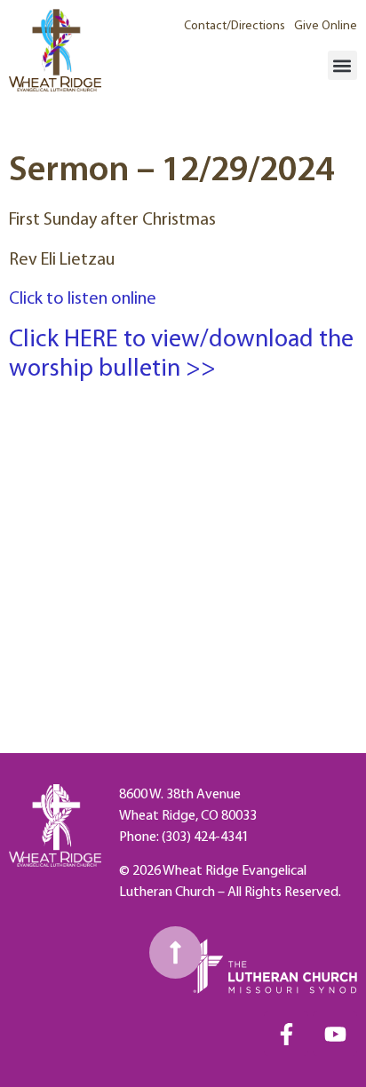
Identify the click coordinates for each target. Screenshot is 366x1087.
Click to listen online (82, 299)
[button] (342, 65)
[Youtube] (335, 1034)
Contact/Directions (234, 26)
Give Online (325, 26)
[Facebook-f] (286, 1034)
